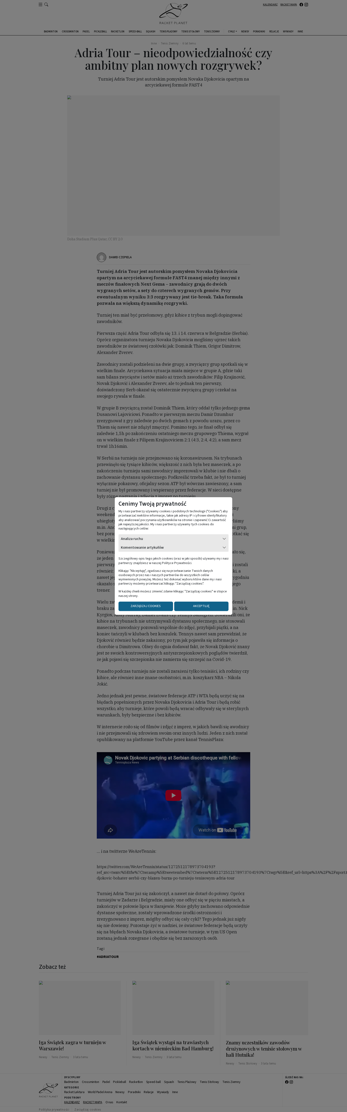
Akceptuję (201, 606)
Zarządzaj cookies (146, 606)
